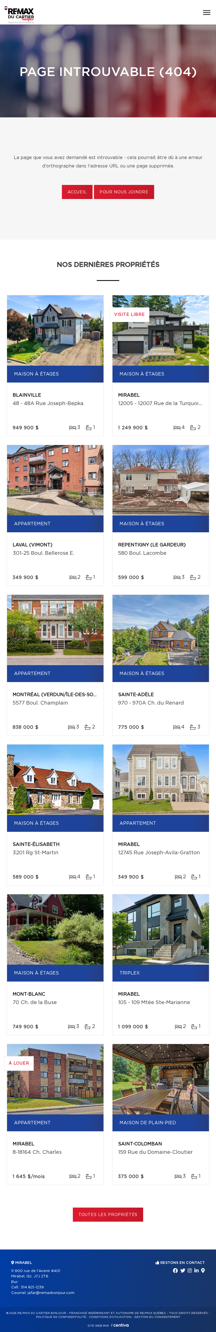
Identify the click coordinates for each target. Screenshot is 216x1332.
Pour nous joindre (124, 192)
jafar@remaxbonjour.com (51, 1293)
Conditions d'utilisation (110, 1317)
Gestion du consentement (157, 1317)
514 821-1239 (32, 1287)
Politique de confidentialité (61, 1317)
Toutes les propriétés (108, 1215)
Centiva (120, 1325)
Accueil (77, 192)
